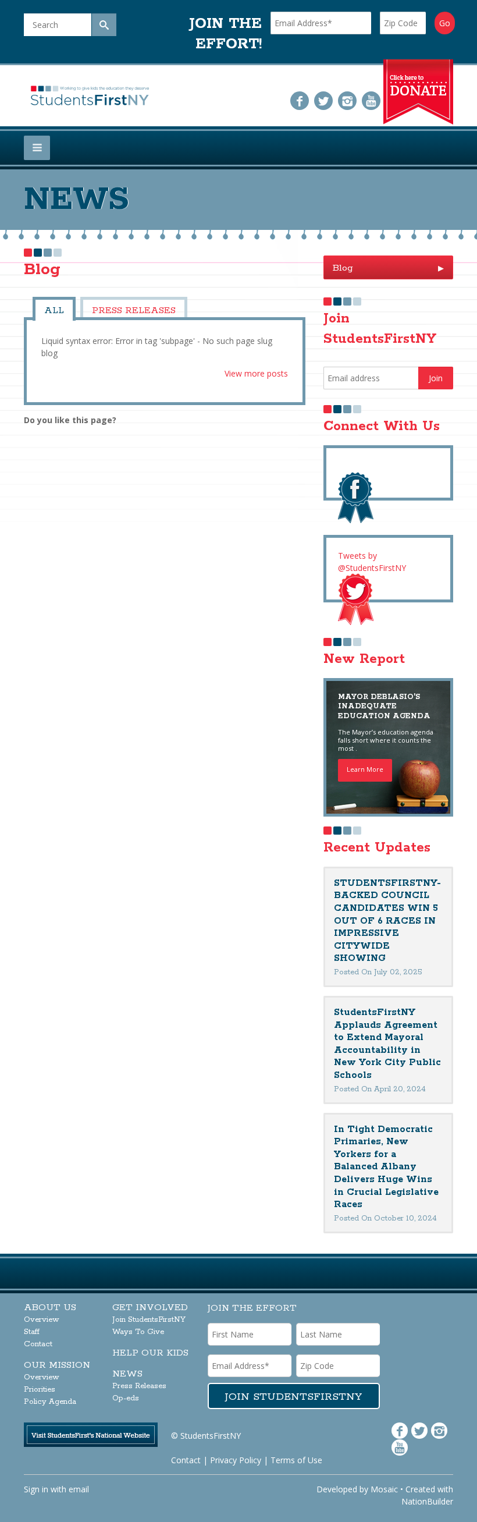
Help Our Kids (150, 1353)
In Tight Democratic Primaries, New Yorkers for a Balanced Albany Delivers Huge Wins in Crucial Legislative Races (386, 1167)
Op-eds (125, 1398)
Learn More (365, 769)
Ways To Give (138, 1332)
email (79, 1489)
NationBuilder (427, 1501)
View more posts (256, 373)
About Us (50, 1307)
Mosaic (384, 1489)
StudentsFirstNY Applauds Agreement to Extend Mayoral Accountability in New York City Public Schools (387, 1043)
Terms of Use (296, 1460)
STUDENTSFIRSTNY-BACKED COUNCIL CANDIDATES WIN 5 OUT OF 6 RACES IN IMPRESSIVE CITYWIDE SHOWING (387, 921)
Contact (38, 1344)
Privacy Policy (235, 1460)
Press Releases (134, 310)
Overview (41, 1320)
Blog (388, 268)
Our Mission (57, 1365)
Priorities (39, 1390)
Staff (32, 1332)
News (127, 1374)
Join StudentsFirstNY (149, 1320)
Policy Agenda (50, 1402)
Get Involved (150, 1307)
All (54, 310)
